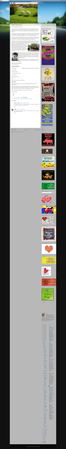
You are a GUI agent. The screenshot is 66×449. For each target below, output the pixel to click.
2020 (43, 325)
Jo (14, 109)
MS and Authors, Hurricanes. (45, 426)
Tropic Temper (51, 373)
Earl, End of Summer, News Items (45, 414)
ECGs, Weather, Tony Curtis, (45, 348)
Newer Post (13, 129)
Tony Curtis (30, 98)
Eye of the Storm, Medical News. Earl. (44, 422)
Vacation (44, 389)
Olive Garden (44, 363)
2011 (43, 336)
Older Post (37, 129)
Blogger (38, 446)
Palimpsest (26, 98)
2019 (43, 326)
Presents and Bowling (44, 382)
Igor (23, 98)
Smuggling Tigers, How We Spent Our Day (45, 379)
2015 (43, 331)
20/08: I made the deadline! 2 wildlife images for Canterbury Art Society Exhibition (51, 390)
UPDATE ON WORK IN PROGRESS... (51, 375)
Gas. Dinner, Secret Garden (45, 371)
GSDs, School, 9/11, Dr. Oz (45, 399)
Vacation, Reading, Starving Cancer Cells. (45, 392)
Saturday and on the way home (45, 361)
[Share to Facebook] (25, 97)
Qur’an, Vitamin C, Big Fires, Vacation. (45, 396)
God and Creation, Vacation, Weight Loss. (45, 406)
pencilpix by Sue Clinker (51, 387)
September (45, 345)
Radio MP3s (43, 130)
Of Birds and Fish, (45, 373)
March (45, 435)
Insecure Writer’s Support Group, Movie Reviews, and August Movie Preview (51, 330)
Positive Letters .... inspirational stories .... (51, 344)
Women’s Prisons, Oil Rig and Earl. (45, 418)
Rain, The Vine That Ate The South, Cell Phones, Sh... (45, 356)
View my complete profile (45, 321)
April (44, 434)
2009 (43, 441)
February (45, 436)
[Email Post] (21, 97)
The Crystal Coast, (45, 375)
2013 (43, 334)
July (44, 430)
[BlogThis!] (23, 97)
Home (25, 129)
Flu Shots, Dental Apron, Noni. (44, 351)
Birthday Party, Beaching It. (45, 385)
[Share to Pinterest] (26, 97)
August (45, 429)
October (45, 343)
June (44, 431)
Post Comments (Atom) (19, 131)
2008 (43, 442)
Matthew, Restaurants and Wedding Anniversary (45, 367)
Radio (42, 129)
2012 (43, 335)
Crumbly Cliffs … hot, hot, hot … (51, 347)
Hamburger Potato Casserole (18, 98)
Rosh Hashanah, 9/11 (45, 403)
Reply (15, 106)
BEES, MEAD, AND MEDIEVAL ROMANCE (51, 408)
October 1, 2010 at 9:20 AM (20, 109)
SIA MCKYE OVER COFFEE (51, 405)
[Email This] (22, 97)
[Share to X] (24, 97)
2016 (43, 330)
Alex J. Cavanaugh (51, 327)
